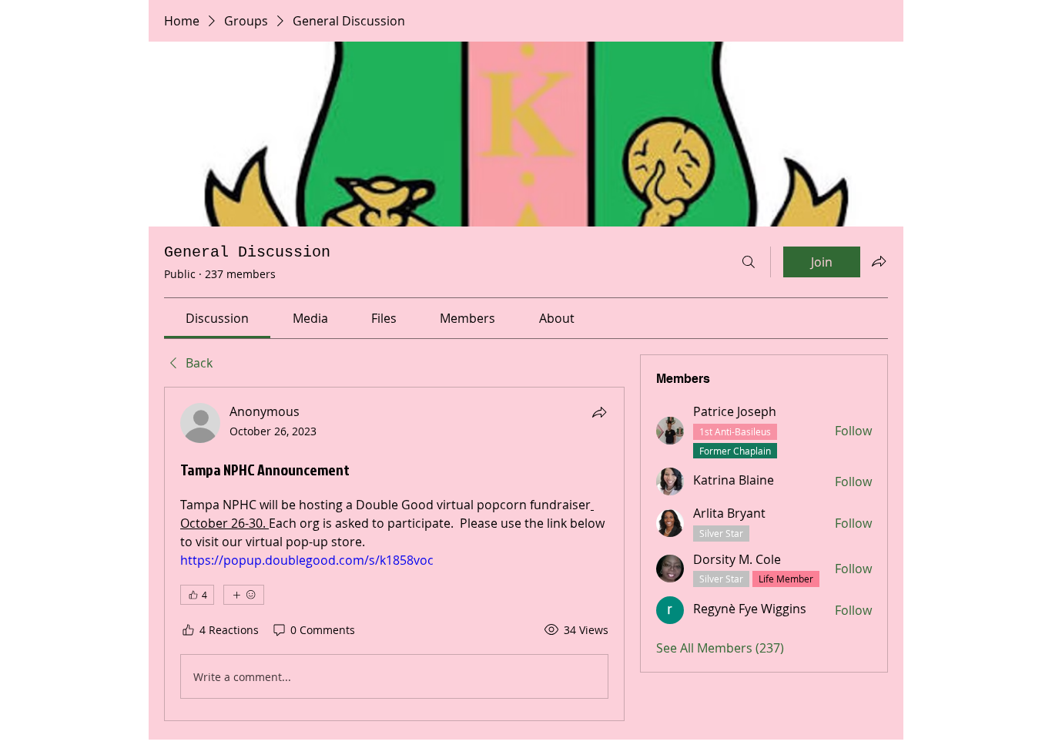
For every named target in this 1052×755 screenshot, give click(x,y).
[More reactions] (243, 595)
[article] (394, 554)
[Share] (599, 412)
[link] (217, 318)
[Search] (748, 262)
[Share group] (878, 261)
